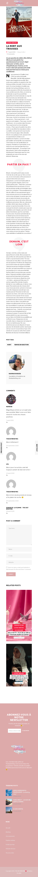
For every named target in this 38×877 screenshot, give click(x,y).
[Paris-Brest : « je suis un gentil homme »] (9, 802)
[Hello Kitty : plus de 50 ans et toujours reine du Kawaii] (19, 615)
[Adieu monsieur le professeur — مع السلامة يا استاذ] (9, 793)
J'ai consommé (19, 630)
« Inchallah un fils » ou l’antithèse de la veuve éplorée (19, 678)
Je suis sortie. (18, 809)
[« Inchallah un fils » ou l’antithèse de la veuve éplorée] (19, 665)
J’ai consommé (10, 836)
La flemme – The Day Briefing (17, 508)
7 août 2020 (12, 52)
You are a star (10, 853)
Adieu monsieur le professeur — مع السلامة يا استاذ (21, 792)
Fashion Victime (19, 625)
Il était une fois (12, 43)
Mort (9, 345)
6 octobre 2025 (19, 637)
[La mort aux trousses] (19, 362)
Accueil (8, 828)
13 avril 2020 (17, 796)
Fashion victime (10, 840)
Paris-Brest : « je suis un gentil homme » (21, 801)
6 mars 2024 (19, 683)
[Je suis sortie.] (9, 810)
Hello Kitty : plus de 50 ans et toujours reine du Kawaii (19, 634)
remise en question (21, 345)
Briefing (8, 832)
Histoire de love (10, 848)
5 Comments (11, 54)
